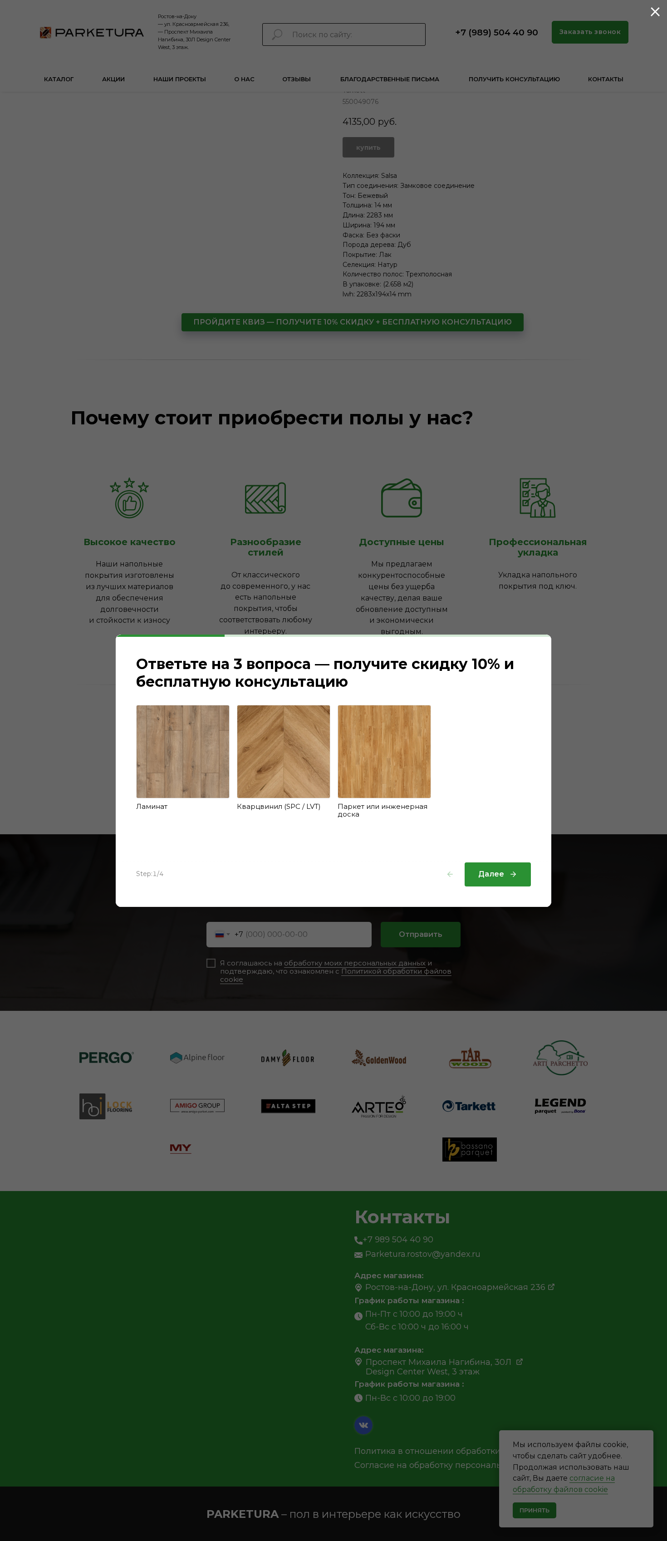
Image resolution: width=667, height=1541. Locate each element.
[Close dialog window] (655, 12)
